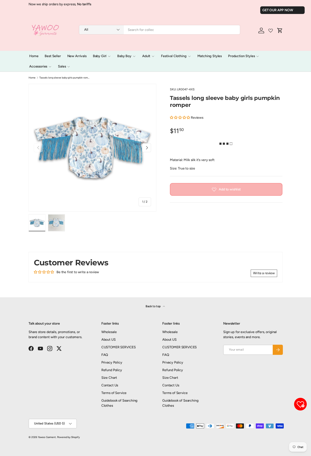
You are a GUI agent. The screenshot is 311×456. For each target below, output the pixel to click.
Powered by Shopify (68, 437)
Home (33, 56)
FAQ (104, 355)
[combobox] (159, 29)
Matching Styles (209, 56)
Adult (146, 56)
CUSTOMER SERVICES (118, 347)
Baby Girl (100, 56)
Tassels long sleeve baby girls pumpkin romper (64, 77)
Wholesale (109, 332)
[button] (180, 118)
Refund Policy (111, 370)
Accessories (38, 66)
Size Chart (109, 378)
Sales (62, 66)
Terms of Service (114, 393)
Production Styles (241, 56)
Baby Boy (124, 56)
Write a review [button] (264, 273)
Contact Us (109, 385)
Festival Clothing (173, 56)
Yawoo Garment (47, 437)
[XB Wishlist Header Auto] (270, 30)
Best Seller (53, 56)
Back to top (153, 306)
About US (108, 340)
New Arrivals (77, 56)
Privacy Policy (111, 362)
